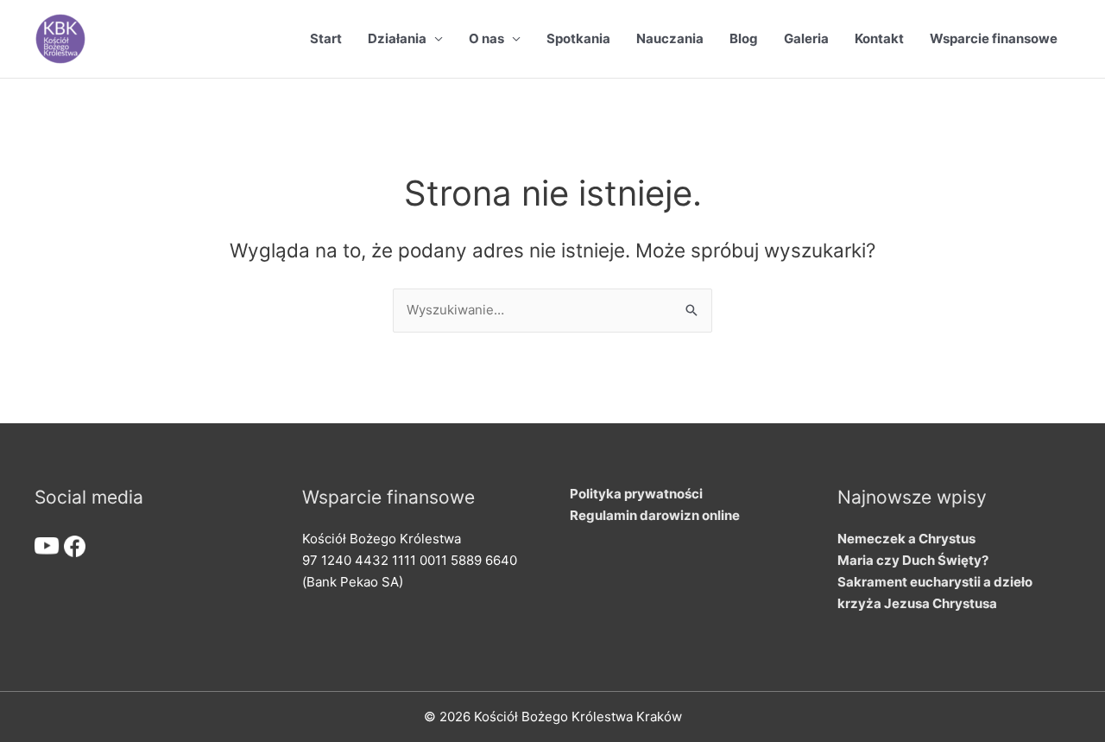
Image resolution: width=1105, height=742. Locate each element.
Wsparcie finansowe (994, 38)
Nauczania (670, 38)
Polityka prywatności (636, 493)
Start (326, 38)
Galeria (806, 38)
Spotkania (578, 38)
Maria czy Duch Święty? (912, 560)
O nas (486, 38)
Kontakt (879, 38)
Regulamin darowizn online (655, 515)
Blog (743, 38)
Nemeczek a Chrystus (906, 538)
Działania (397, 38)
